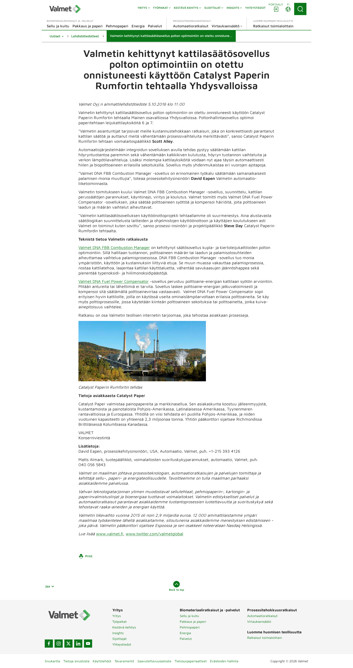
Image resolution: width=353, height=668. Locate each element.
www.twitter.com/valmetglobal (154, 533)
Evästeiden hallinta (224, 661)
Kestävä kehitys (124, 627)
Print (88, 556)
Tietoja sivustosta (76, 661)
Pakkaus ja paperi (193, 621)
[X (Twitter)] (68, 643)
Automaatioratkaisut (262, 616)
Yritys (116, 616)
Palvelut (186, 638)
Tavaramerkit (124, 661)
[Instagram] (59, 643)
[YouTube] (88, 643)
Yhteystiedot (121, 644)
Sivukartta (52, 661)
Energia (185, 633)
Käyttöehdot (102, 661)
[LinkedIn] (78, 643)
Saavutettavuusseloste (154, 661)
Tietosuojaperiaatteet (191, 661)
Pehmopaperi (190, 627)
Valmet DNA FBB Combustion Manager (114, 247)
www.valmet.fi (109, 533)
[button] (57, 36)
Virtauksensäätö (259, 621)
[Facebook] (49, 643)
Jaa (47, 586)
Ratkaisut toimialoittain (264, 637)
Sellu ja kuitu (189, 616)
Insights (118, 633)
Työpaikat (119, 621)
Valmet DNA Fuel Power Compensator (113, 281)
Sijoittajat (119, 638)
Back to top (176, 589)
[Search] (300, 9)
